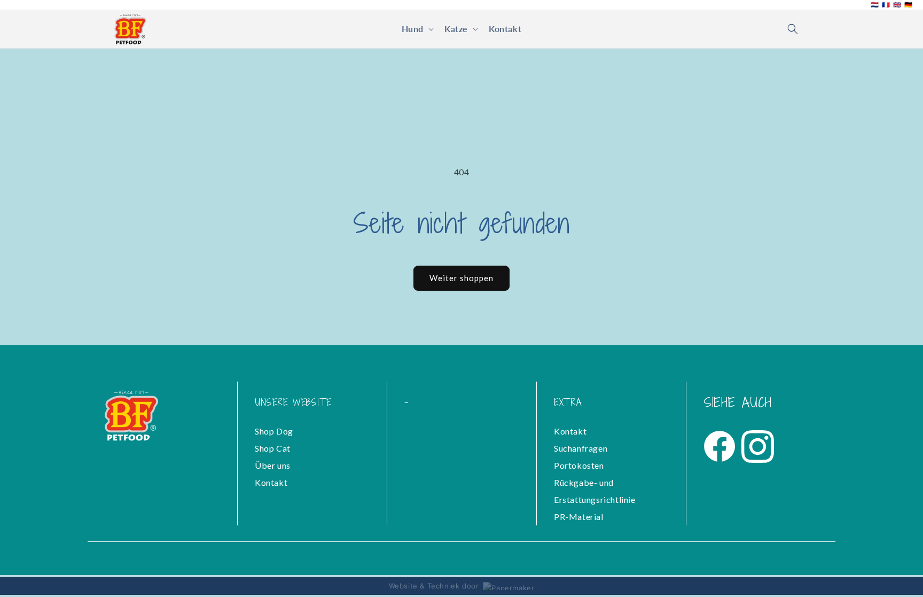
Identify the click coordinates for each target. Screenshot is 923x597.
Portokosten (579, 465)
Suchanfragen (580, 448)
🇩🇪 (908, 4)
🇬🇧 (897, 4)
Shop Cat (273, 448)
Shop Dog (274, 431)
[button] (416, 29)
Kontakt (271, 482)
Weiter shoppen (461, 278)
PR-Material (579, 516)
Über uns (273, 465)
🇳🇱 (875, 4)
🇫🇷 (886, 4)
